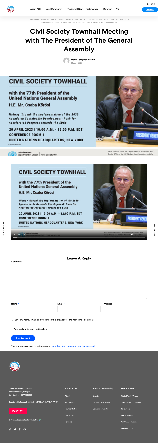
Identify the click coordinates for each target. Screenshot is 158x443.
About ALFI (35, 9)
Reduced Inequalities (109, 22)
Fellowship (125, 409)
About (67, 396)
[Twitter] (15, 429)
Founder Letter (71, 409)
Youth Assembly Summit (131, 402)
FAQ (117, 9)
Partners (68, 422)
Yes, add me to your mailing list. (30, 329)
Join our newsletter (101, 409)
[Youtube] (24, 429)
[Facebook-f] (10, 429)
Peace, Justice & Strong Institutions (76, 22)
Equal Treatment (80, 19)
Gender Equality (95, 19)
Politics (95, 22)
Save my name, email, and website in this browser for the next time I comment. (54, 320)
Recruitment (70, 402)
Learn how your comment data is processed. (73, 346)
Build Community (54, 9)
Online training (127, 428)
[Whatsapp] (20, 429)
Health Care (109, 19)
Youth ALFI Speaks (129, 422)
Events (96, 396)
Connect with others (101, 402)
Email (60, 304)
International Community (50, 22)
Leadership (69, 415)
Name (14, 304)
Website (108, 304)
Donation (107, 9)
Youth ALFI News (75, 9)
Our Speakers (127, 415)
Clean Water (34, 19)
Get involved (92, 9)
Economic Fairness (64, 19)
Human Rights (121, 19)
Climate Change (47, 19)
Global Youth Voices (129, 396)
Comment (16, 261)
